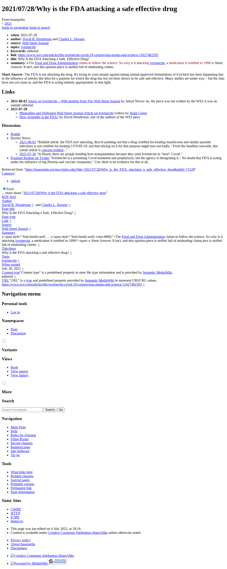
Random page (20, 447)
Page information (23, 492)
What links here (22, 472)
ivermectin (28, 47)
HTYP (15, 513)
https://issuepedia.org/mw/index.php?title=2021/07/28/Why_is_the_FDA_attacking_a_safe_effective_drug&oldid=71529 (110, 169)
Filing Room (19, 439)
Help (14, 431)
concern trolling (52, 150)
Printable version (22, 484)
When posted (11, 264)
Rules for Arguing (23, 435)
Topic (6, 256)
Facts (10, 189)
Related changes (22, 476)
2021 (8, 23)
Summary (8, 233)
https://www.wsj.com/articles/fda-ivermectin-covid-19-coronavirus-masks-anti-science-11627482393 (88, 55)
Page (14, 329)
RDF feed (9, 197)
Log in (15, 312)
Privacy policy (21, 540)
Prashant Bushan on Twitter (30, 158)
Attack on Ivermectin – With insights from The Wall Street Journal (74, 101)
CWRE (16, 509)
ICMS (15, 517)
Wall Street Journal (35, 43)
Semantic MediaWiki (157, 272)
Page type (9, 217)
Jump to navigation (15, 27)
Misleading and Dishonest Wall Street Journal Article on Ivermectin (67, 113)
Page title (8, 209)
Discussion (18, 333)
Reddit (15, 134)
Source (7, 225)
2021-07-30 (28, 154)
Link (5, 221)
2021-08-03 (28, 142)
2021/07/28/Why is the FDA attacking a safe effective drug (64, 193)
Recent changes (22, 443)
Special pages (20, 480)
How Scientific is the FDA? (39, 117)
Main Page (18, 427)
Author (7, 201)
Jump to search (39, 27)
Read (14, 367)
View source (19, 371)
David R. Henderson (37, 39)
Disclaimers (19, 548)
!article (15, 181)
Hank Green (138, 113)
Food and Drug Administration (56, 63)
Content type (11, 272)
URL (5, 280)
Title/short (9, 248)
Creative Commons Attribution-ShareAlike (78, 533)
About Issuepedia (23, 544)
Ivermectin (9, 260)
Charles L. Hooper (72, 39)
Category (8, 173)
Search (8, 401)
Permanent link (21, 488)
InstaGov (17, 521)
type (29, 280)
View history (20, 375)
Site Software (20, 451)
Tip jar (15, 455)
